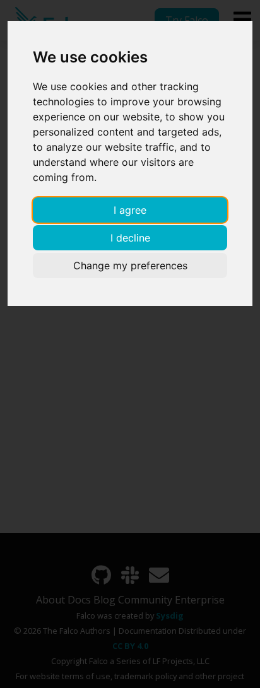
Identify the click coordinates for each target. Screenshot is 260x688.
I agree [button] (130, 210)
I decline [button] (130, 237)
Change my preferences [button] (130, 265)
